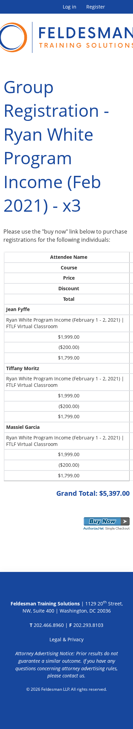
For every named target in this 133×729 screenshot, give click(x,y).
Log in (69, 6)
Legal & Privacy (66, 639)
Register (95, 6)
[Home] (66, 33)
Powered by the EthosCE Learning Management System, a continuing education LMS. (66, 706)
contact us (73, 675)
